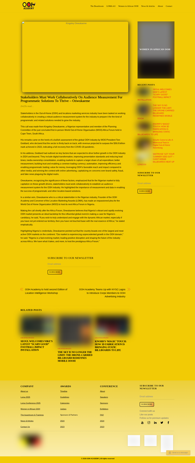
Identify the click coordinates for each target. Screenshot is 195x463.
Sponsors (104, 403)
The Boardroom (97, 6)
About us (24, 391)
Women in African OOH (128, 6)
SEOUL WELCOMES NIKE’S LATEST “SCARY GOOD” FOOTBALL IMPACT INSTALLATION (37, 345)
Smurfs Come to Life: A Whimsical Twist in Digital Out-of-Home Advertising (163, 144)
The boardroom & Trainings (32, 415)
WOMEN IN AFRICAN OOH (155, 49)
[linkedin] (155, 422)
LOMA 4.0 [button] (111, 6)
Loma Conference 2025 (30, 403)
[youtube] (142, 422)
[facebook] (168, 422)
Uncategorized (27, 338)
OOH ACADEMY (93, 459)
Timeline (63, 391)
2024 (62, 421)
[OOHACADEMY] (29, 8)
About (160, 6)
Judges (63, 409)
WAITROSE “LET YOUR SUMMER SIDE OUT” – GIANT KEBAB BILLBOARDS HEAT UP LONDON (156, 159)
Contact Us (25, 427)
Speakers (104, 397)
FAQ (102, 415)
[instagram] (148, 422)
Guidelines (64, 397)
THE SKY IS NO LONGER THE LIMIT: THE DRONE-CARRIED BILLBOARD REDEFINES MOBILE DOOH (75, 356)
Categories (64, 403)
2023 (62, 427)
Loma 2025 (25, 397)
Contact (169, 6)
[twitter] (161, 422)
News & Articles (148, 6)
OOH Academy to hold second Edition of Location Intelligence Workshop (46, 291)
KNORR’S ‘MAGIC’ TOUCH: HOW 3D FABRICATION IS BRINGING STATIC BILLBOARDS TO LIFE (110, 346)
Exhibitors (104, 409)
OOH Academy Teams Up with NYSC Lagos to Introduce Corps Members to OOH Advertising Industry (102, 293)
